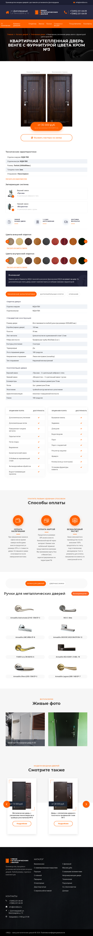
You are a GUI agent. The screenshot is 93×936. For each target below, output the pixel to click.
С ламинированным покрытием (46, 868)
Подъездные (67, 883)
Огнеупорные (39, 883)
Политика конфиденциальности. (53, 933)
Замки (41, 24)
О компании (5, 25)
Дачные (65, 891)
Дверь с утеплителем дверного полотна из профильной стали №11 (63, 815)
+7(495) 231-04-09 (78, 11)
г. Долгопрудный (20, 11)
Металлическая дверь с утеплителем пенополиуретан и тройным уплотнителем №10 (22, 815)
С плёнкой (38, 875)
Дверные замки (56, 583)
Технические (67, 879)
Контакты (87, 24)
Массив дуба (67, 868)
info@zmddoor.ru (81, 2)
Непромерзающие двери (71, 875)
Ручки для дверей (35, 583)
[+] (10, 193)
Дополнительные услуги (52, 294)
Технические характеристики (21, 294)
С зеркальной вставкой (42, 891)
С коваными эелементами (72, 871)
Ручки (49, 24)
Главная (10, 34)
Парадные (38, 879)
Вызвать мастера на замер (47, 138)
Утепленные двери (38, 34)
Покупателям (75, 24)
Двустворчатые (40, 887)
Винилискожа (39, 864)
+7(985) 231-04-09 (78, 13)
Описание (73, 294)
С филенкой (66, 864)
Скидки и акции (58, 25)
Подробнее (22, 824)
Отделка (32, 24)
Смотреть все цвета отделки (17, 248)
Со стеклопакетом (69, 887)
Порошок (37, 871)
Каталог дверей (16, 25)
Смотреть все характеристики (16, 179)
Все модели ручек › (80, 594)
